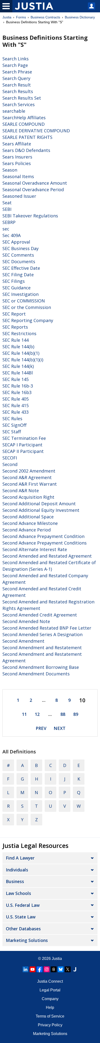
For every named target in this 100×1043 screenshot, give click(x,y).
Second (9, 464)
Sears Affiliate (16, 144)
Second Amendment (23, 641)
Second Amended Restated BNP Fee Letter (46, 628)
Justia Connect (50, 981)
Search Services (18, 104)
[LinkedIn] (25, 969)
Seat (7, 202)
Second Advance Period (26, 530)
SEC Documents (18, 261)
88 (62, 714)
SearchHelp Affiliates (24, 117)
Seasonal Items (18, 176)
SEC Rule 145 (15, 379)
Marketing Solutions (27, 940)
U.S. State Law (20, 917)
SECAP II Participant (23, 451)
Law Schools (18, 893)
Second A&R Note (20, 490)
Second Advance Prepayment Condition (43, 536)
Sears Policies (16, 163)
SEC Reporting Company (27, 320)
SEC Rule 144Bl (17, 373)
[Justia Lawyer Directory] (75, 969)
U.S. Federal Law (23, 905)
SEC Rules (12, 418)
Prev (41, 728)
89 (75, 714)
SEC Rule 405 (15, 399)
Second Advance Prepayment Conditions (44, 543)
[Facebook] (39, 969)
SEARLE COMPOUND (23, 124)
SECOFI (9, 458)
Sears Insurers (17, 157)
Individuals (17, 870)
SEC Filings (13, 281)
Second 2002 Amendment (28, 471)
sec (5, 229)
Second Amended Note (26, 621)
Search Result (16, 85)
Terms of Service (50, 1016)
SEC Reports (15, 327)
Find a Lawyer (20, 858)
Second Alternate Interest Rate (34, 549)
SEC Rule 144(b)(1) (20, 353)
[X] (68, 969)
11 (24, 714)
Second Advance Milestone (30, 523)
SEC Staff (11, 432)
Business (15, 881)
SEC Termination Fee (24, 438)
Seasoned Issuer (19, 196)
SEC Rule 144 (15, 340)
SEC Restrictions (19, 333)
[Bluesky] (61, 969)
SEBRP (9, 222)
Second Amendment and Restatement (42, 647)
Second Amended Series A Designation (42, 634)
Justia (6, 17)
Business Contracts (45, 17)
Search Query (16, 78)
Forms (21, 17)
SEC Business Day (20, 248)
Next (60, 728)
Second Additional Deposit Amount (39, 503)
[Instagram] (47, 969)
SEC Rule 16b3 (17, 392)
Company (50, 999)
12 (37, 714)
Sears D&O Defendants (26, 150)
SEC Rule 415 (15, 405)
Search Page (15, 65)
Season (9, 170)
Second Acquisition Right (28, 497)
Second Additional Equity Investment (40, 510)
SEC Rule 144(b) (18, 346)
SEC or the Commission (26, 307)
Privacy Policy (50, 1025)
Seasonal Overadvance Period (33, 189)
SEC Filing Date (18, 274)
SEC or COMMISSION (23, 301)
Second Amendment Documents (36, 674)
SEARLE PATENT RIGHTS (27, 137)
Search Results (17, 91)
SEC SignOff (14, 425)
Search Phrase (17, 72)
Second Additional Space (28, 517)
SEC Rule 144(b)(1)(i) (22, 360)
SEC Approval (16, 242)
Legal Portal (50, 990)
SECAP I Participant (22, 445)
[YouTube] (32, 969)
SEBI (6, 209)
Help (50, 1007)
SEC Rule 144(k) (18, 366)
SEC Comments (18, 255)
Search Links (15, 59)
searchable (13, 111)
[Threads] (54, 969)
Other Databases (23, 929)
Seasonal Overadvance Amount (34, 183)
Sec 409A (11, 235)
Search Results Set (21, 98)
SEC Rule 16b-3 (17, 386)
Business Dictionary (80, 17)
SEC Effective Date (21, 268)
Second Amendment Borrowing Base (40, 667)
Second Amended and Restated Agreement (47, 556)
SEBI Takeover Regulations (30, 216)
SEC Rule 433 (15, 412)
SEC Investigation (20, 294)
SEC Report (14, 314)
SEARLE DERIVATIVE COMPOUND (36, 131)
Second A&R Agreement (27, 477)
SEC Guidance (16, 288)
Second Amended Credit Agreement (39, 615)
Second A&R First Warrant (29, 484)
